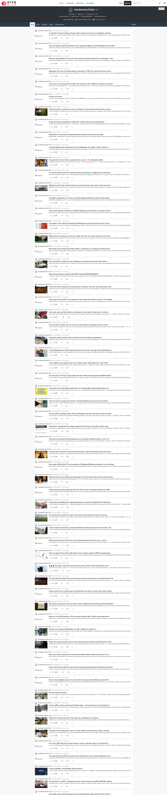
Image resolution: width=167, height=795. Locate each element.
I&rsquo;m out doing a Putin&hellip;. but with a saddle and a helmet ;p (72, 629)
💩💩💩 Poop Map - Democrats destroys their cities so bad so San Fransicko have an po (79, 566)
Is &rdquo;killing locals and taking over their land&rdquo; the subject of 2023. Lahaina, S (78, 147)
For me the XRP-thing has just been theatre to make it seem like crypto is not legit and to (78, 743)
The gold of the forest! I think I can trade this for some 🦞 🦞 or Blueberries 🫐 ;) (76, 160)
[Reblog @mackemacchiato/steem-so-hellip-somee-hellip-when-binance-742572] (73, 774)
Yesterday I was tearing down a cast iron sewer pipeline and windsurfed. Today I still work (79, 730)
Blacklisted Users (64, 16)
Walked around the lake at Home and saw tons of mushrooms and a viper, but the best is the (80, 185)
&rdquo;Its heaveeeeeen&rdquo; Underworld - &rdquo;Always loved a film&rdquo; (77, 122)
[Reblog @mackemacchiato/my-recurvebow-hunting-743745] (73, 697)
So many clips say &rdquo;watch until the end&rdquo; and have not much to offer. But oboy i (80, 413)
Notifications (59, 24)
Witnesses (80, 3)
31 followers (72, 14)
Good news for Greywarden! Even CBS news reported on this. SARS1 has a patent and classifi (81, 84)
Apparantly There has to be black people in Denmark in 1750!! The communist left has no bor (80, 71)
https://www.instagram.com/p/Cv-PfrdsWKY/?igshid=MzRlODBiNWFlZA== (74, 274)
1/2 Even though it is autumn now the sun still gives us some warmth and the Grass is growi (80, 109)
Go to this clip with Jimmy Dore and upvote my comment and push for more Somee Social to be (81, 578)
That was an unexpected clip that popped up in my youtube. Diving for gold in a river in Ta (79, 439)
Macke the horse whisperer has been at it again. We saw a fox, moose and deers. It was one (79, 236)
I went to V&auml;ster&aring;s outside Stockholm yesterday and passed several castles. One (80, 527)
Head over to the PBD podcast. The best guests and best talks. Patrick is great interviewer (79, 616)
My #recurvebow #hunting (57, 692)
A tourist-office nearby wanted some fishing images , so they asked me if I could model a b (79, 705)
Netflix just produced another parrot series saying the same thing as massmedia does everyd (80, 642)
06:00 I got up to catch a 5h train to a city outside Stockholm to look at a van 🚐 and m (78, 540)
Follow (161, 9)
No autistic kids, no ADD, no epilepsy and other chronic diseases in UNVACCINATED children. (80, 781)
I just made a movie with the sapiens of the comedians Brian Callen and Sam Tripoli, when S (80, 794)
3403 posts (81, 14)
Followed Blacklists (86, 16)
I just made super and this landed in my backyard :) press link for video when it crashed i (78, 312)
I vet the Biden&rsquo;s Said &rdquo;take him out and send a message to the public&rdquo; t (80, 350)
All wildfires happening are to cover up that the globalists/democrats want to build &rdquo (79, 198)
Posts (61, 3)
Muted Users (75, 16)
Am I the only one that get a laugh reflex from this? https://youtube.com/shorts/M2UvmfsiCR (80, 375)
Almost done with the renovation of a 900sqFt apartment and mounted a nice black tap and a (80, 210)
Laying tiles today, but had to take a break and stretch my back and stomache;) (75, 337)
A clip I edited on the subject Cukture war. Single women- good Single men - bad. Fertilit (78, 363)
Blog (32, 24)
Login (121, 3)
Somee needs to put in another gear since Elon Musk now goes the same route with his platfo (80, 591)
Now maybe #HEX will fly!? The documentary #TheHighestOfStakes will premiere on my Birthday (81, 464)
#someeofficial (56, 30)
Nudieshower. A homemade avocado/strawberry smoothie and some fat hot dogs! (76, 134)
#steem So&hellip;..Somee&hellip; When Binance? (66, 768)
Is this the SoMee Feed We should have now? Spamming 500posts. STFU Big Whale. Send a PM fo (82, 46)
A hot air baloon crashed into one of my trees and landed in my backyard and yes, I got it (78, 325)
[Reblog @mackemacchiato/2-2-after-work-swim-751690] (73, 101)
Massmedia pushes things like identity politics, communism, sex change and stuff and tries (79, 249)
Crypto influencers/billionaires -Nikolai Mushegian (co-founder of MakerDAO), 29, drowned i (80, 502)
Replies (44, 24)
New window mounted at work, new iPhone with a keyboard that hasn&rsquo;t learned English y (81, 604)
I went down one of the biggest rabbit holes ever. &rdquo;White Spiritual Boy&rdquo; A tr (79, 388)
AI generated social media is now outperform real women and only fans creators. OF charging (80, 299)
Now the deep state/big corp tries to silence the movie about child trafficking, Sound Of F (79, 680)
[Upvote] (50, 38)
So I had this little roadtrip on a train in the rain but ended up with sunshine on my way (78, 515)
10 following (89, 14)
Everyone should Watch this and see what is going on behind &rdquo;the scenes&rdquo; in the (81, 58)
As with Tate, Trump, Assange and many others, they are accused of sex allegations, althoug (80, 33)
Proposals (70, 3)
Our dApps (90, 3)
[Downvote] (52, 38)
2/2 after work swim (55, 96)
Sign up (127, 3)
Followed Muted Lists (100, 16)
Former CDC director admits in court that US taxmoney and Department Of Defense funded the (81, 667)
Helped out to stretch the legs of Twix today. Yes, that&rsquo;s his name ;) (74, 718)
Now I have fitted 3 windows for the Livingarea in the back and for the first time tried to (78, 261)
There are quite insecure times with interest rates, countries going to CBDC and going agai (79, 553)
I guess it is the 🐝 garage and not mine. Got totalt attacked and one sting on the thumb (78, 401)
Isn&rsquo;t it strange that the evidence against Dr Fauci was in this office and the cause (78, 426)
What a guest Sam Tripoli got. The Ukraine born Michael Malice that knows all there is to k (79, 654)
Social (51, 24)
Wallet (134, 24)
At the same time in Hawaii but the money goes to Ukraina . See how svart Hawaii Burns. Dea (80, 287)
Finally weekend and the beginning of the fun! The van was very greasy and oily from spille (79, 489)
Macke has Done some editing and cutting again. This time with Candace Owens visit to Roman (81, 477)
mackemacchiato (43, 30)
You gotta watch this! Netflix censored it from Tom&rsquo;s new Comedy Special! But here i (80, 756)
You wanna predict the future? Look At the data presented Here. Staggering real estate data (79, 172)
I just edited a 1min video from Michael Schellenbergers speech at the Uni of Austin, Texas (79, 223)
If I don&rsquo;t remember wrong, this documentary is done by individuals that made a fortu (80, 451)
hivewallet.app (69, 19)
